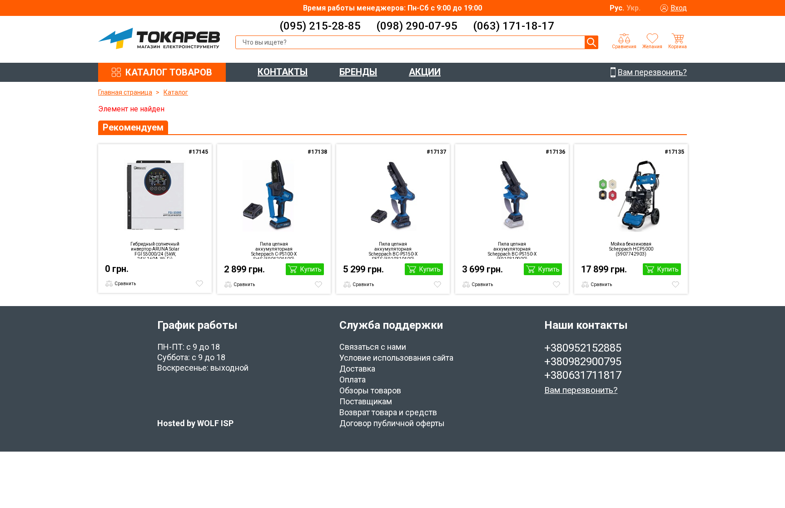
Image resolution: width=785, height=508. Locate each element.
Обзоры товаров (370, 390)
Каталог (176, 92)
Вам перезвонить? (580, 390)
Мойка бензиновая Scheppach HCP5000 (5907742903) (631, 249)
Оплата (352, 379)
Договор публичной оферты (392, 423)
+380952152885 (582, 348)
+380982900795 (582, 361)
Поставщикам (365, 401)
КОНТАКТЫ (283, 71)
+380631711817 (582, 375)
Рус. (617, 8)
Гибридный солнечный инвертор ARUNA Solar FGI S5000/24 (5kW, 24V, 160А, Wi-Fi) (154, 250)
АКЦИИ (425, 71)
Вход (679, 8)
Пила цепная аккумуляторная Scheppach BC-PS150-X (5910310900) (512, 250)
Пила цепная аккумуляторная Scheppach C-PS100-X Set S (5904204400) (274, 250)
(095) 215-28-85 (320, 26)
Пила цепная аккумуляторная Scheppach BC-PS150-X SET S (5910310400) (393, 250)
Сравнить (125, 283)
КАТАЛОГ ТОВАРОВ (168, 72)
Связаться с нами (372, 347)
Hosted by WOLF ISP (195, 423)
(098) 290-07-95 (416, 26)
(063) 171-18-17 (513, 26)
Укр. (633, 8)
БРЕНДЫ (358, 71)
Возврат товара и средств (388, 412)
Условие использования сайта (396, 357)
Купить (311, 269)
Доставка (357, 368)
